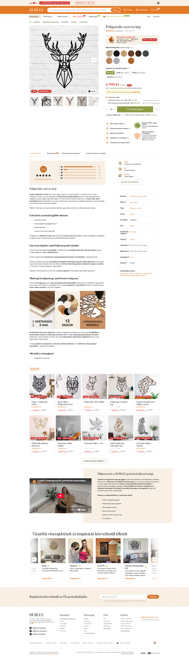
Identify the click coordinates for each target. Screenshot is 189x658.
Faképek (62, 628)
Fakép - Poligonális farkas (39, 403)
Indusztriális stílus (125, 275)
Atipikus (132, 214)
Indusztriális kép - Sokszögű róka (117, 444)
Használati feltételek (128, 654)
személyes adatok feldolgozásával (121, 601)
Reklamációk (63, 643)
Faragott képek (147, 273)
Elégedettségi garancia (36, 643)
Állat (144, 196)
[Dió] (82, 101)
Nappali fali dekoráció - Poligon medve (146, 403)
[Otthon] (30, 22)
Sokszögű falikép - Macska (144, 444)
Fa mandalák (63, 623)
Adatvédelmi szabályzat (120, 652)
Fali (138, 208)
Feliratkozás (153, 597)
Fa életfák (62, 626)
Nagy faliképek (136, 275)
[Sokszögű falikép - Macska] (146, 427)
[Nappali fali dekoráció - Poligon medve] (146, 386)
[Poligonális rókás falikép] (94, 386)
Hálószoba (87, 621)
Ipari (131, 202)
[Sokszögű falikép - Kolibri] (68, 427)
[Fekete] (34, 101)
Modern (135, 202)
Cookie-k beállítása (124, 643)
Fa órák (62, 621)
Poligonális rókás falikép (94, 402)
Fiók (105, 619)
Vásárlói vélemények (126, 621)
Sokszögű (140, 196)
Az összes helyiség (89, 633)
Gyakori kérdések (126, 623)
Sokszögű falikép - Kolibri (65, 444)
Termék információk (126, 626)
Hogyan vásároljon (88, 643)
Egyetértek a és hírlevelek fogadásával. (124, 601)
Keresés (115, 10)
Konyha (86, 626)
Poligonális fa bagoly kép (119, 403)
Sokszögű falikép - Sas (93, 443)
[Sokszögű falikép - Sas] (94, 427)
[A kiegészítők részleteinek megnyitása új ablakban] (126, 100)
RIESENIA (54, 654)
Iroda (85, 631)
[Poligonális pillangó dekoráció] (42, 427)
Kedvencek (107, 621)
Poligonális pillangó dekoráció (40, 444)
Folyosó (86, 628)
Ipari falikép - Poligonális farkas (65, 403)
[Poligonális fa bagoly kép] (120, 386)
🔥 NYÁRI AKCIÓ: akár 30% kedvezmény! (54, 3)
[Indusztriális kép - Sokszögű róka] (120, 427)
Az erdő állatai (138, 273)
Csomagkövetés (125, 631)
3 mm (131, 257)
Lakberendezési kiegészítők (68, 619)
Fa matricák (63, 631)
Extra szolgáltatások (126, 628)
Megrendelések (108, 623)
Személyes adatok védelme (104, 643)
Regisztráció (107, 628)
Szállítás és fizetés (51, 643)
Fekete (132, 226)
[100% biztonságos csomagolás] (137, 136)
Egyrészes (133, 208)
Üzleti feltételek (75, 643)
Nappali (131, 273)
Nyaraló (143, 275)
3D (140, 208)
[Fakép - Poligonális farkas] (42, 386)
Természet (133, 196)
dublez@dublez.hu (149, 617)
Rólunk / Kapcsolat (126, 619)
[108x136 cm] (70, 101)
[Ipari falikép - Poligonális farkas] (68, 386)
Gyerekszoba (87, 623)
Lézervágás (133, 231)
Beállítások (107, 626)
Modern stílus (124, 273)
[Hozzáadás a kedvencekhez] (156, 109)
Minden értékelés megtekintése (43, 179)
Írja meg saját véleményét (130, 182)
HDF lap (132, 239)
